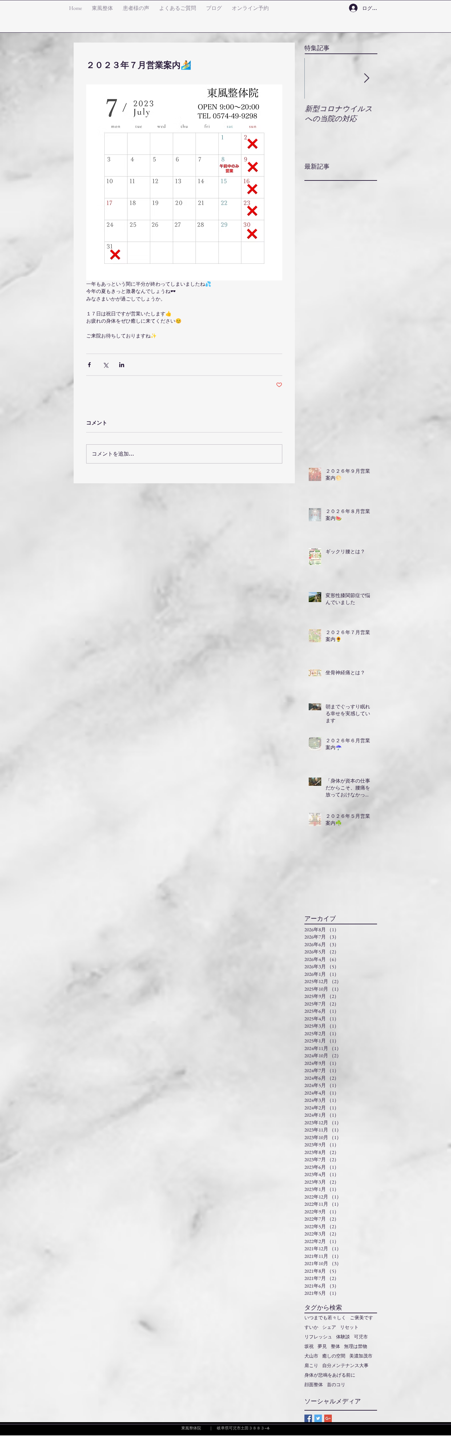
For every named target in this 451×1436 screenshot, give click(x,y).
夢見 (322, 1346)
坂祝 (309, 1346)
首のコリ (336, 1385)
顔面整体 (313, 1385)
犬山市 (311, 1356)
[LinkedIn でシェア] (122, 365)
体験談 (343, 1337)
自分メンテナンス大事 (345, 1365)
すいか (311, 1327)
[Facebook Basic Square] (308, 1418)
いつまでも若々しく (325, 1318)
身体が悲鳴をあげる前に (329, 1375)
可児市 (361, 1337)
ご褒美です (361, 1318)
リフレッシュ (318, 1337)
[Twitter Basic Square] (318, 1418)
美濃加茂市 (360, 1356)
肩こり (311, 1365)
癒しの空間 (333, 1356)
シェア (329, 1327)
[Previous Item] (315, 78)
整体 (335, 1346)
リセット (349, 1327)
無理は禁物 (355, 1346)
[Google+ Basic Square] (328, 1418)
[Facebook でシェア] (89, 365)
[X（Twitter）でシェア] (105, 365)
